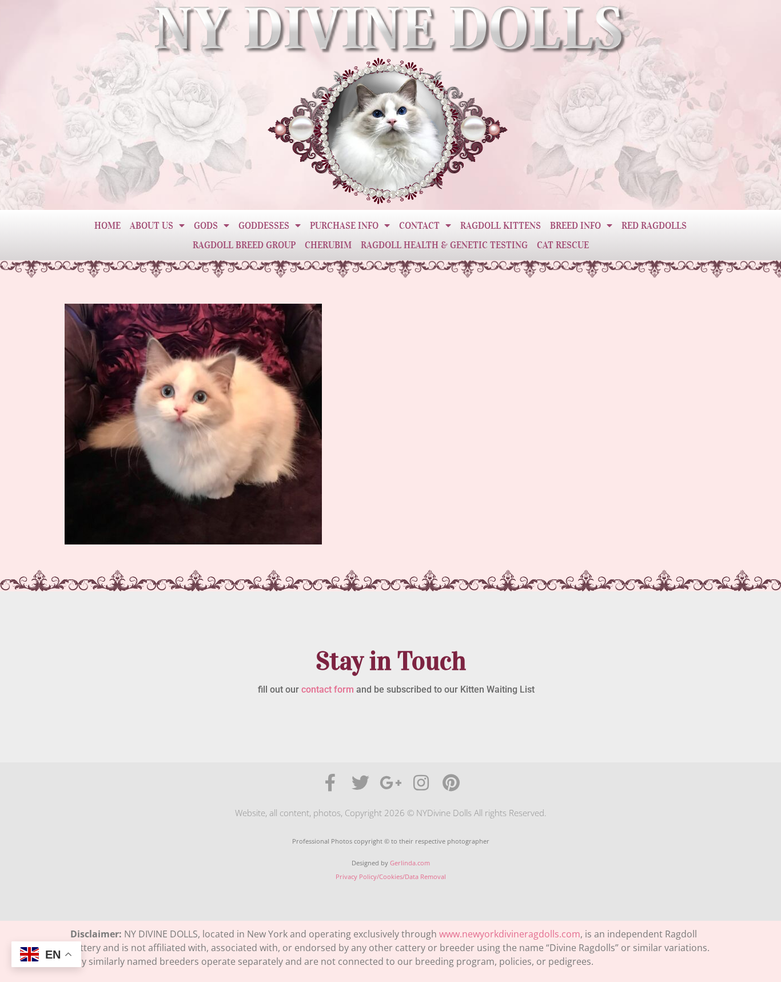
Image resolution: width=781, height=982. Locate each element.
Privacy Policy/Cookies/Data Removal (391, 876)
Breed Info (575, 225)
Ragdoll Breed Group (244, 245)
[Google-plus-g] (391, 783)
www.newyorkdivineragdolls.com (509, 934)
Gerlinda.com (410, 862)
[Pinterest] (451, 783)
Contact (419, 225)
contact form (327, 689)
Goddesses (263, 225)
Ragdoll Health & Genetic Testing (444, 245)
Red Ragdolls (654, 225)
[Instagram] (421, 783)
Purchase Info (344, 225)
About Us (151, 225)
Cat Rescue (563, 245)
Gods (206, 225)
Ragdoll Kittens (500, 225)
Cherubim (328, 245)
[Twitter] (360, 783)
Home (107, 225)
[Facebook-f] (330, 783)
